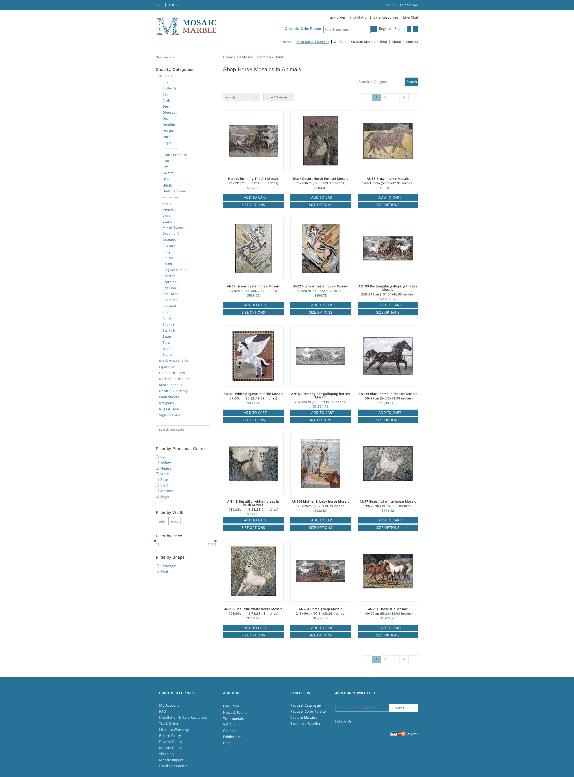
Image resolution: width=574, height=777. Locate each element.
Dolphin (169, 124)
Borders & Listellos (174, 360)
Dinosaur (170, 112)
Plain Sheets (169, 397)
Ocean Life (171, 233)
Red (163, 457)
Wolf (166, 348)
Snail (167, 312)
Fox (165, 167)
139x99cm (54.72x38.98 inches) (388, 396)
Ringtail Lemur (174, 269)
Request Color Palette (308, 711)
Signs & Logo (169, 415)
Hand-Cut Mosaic (173, 766)
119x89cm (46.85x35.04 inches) (253, 506)
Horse (167, 185)
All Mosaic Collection (254, 57)
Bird (166, 82)
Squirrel (169, 324)
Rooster (169, 276)
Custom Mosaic (363, 42)
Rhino (167, 263)
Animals (165, 76)
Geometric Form (172, 372)
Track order (336, 17)
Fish (166, 161)
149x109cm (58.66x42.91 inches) (387, 181)
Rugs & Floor (169, 409)
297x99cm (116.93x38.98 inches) (320, 398)
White (165, 474)
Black (164, 485)
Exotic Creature (175, 154)
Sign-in (399, 28)
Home (287, 42)
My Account (169, 705)
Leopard (169, 209)
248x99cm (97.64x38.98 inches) (321, 611)
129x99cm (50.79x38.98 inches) (320, 504)
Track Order (169, 723)
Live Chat (410, 17)
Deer (166, 106)
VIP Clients (232, 724)
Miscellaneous (170, 384)
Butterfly (170, 88)
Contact (412, 42)
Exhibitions (232, 736)
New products (165, 57)
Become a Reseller (305, 723)
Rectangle (168, 566)
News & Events (235, 712)
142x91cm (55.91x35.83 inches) (253, 181)
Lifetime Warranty (174, 729)
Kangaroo (170, 197)
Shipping (166, 753)
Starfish (169, 330)
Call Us (173, 5)
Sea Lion (169, 288)
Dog (166, 118)
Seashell (169, 306)
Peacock (169, 245)
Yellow (165, 463)
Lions (167, 215)
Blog (383, 42)
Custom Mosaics (303, 717)
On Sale (340, 42)
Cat (165, 94)
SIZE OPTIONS (253, 204)
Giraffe (168, 173)
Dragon (168, 130)
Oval (164, 572)
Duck (166, 136)
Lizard (167, 221)
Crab (166, 100)
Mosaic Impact (171, 759)
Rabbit (168, 257)
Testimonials (233, 718)
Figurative (167, 366)
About (396, 42)
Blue (164, 480)
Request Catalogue (305, 705)
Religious (166, 403)
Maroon (166, 491)
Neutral (166, 469)
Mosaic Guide (170, 747)
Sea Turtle (171, 294)
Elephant (170, 148)
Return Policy (170, 735)
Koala (167, 203)
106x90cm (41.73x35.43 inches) (253, 611)
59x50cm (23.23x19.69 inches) (253, 396)
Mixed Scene (173, 227)
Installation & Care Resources (374, 17)
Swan (167, 336)
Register (385, 28)
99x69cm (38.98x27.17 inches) (253, 288)
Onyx (164, 497)
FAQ (162, 711)
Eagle (167, 142)
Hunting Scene (174, 191)
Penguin (169, 251)
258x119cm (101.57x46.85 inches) (388, 290)
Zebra (167, 354)
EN (158, 5)
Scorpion (170, 282)
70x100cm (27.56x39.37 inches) (320, 181)
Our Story (231, 706)
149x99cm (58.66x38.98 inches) (388, 611)
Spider (168, 318)
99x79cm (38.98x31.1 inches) (388, 504)
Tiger (167, 342)
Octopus (169, 239)
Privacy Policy (170, 741)
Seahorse (170, 300)
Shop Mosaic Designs (312, 41)
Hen (166, 179)
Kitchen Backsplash (174, 378)
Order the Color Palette (303, 28)
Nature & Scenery (173, 391)
